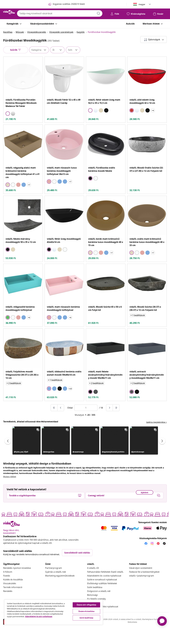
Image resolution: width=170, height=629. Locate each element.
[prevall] (54, 408)
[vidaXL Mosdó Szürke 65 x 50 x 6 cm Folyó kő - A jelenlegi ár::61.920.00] (105, 283)
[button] (26, 440)
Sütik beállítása (94, 587)
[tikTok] (164, 543)
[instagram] (152, 543)
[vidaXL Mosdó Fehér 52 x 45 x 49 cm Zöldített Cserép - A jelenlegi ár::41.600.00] (64, 76)
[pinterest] (158, 543)
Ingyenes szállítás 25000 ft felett (69, 4)
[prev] (61, 408)
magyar (142, 4)
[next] (109, 408)
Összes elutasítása (86, 611)
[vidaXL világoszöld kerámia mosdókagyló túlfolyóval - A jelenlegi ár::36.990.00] (23, 283)
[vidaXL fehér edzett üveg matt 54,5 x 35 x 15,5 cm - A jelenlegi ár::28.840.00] (105, 76)
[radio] (8, 113)
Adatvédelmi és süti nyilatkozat (38, 616)
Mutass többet (9, 476)
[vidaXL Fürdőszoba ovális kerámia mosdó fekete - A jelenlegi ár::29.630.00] (105, 144)
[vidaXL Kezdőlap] (9, 12)
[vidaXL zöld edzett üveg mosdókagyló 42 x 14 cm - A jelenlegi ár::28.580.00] (147, 76)
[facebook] (146, 543)
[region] (53, 612)
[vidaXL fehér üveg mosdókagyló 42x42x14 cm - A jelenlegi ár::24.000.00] (64, 215)
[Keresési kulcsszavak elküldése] (98, 13)
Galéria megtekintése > (156, 422)
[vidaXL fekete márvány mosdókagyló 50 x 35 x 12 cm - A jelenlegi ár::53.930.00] (23, 215)
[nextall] (116, 408)
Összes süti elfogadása (86, 605)
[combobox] (59, 13)
